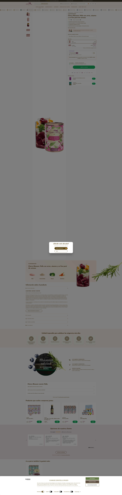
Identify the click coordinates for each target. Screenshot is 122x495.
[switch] (50, 491)
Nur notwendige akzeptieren (92, 484)
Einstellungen (77, 491)
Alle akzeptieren (92, 478)
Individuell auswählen (92, 481)
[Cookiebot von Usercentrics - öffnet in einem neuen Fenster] (28, 479)
